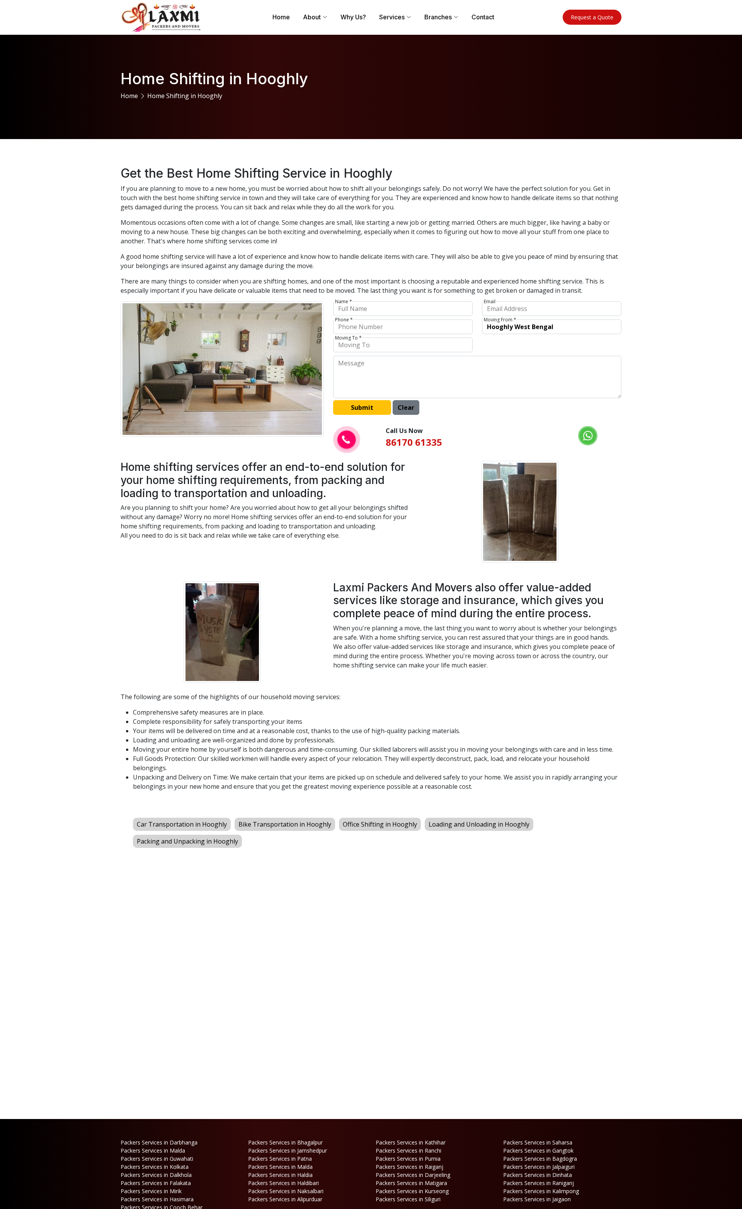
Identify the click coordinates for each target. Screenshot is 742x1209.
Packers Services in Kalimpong (541, 1191)
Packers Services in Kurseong (412, 1191)
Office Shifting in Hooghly (380, 824)
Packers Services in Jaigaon (537, 1199)
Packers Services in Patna (280, 1158)
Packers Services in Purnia (408, 1158)
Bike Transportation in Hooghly (284, 824)
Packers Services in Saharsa (537, 1142)
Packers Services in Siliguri (408, 1199)
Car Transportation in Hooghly (182, 824)
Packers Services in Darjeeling (413, 1174)
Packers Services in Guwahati (157, 1158)
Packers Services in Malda (153, 1150)
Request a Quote (592, 17)
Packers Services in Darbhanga (159, 1142)
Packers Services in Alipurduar (285, 1199)
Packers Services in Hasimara (157, 1199)
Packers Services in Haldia (280, 1174)
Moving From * (500, 320)
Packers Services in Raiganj (409, 1166)
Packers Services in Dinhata (537, 1174)
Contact (482, 17)
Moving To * (348, 338)
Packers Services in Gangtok (538, 1150)
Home (281, 17)
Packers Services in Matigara (411, 1183)
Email (489, 302)
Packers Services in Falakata (156, 1183)
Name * (343, 302)
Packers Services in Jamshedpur (287, 1150)
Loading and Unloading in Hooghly (479, 824)
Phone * (344, 320)
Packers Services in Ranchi (408, 1150)
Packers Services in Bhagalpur (285, 1142)
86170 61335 (414, 442)
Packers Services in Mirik (151, 1191)
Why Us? (353, 17)
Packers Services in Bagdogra (540, 1158)
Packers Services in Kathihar (411, 1142)
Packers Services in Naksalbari (285, 1191)
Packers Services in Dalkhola (156, 1174)
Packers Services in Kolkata (155, 1166)
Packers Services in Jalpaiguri (539, 1166)
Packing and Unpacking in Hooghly (187, 841)
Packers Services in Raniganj (538, 1183)
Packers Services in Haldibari (283, 1183)
